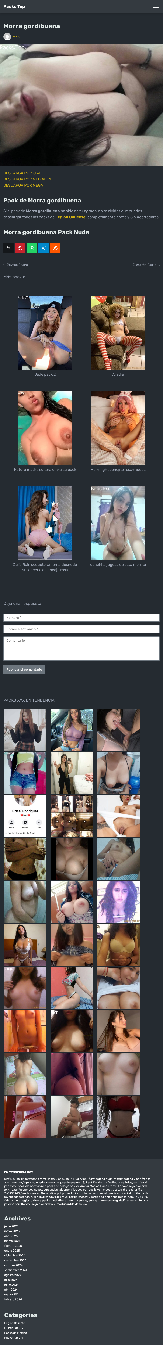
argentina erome (76, 1200)
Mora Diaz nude (58, 1179)
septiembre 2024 (15, 1270)
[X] (8, 248)
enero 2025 (12, 1250)
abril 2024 (11, 1289)
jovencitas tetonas (17, 1197)
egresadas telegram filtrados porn (66, 1189)
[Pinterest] (20, 248)
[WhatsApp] (32, 248)
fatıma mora (12, 1200)
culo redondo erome (45, 1182)
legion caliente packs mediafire (43, 1200)
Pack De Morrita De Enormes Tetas (109, 1182)
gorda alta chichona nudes (108, 1197)
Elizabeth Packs (144, 265)
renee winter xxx (137, 1200)
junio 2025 (11, 1226)
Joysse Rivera (17, 265)
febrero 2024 (13, 1299)
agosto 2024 (12, 1275)
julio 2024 (11, 1280)
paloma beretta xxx (17, 1204)
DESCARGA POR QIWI (21, 173)
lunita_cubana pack (84, 1193)
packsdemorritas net (32, 1186)
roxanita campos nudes (26, 1189)
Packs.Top (14, 6)
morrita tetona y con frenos (132, 1179)
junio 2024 (11, 1285)
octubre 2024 (13, 1265)
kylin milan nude (137, 1193)
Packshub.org (13, 1337)
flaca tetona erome (34, 1179)
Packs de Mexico (15, 1333)
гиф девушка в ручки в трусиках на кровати (60, 1197)
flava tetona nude (100, 1179)
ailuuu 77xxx (79, 1179)
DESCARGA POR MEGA (23, 185)
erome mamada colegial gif (107, 1200)
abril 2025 (11, 1236)
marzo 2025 (12, 1241)
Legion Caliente (14, 1323)
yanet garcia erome (112, 1193)
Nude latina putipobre (55, 1193)
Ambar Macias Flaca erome (98, 1186)
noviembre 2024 (15, 1260)
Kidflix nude (12, 1179)
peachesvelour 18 (72, 1182)
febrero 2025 (13, 1246)
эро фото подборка (17, 1182)
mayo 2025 (12, 1231)
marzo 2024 (12, 1294)
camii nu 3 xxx (137, 1197)
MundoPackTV (14, 1328)
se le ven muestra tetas (106, 1189)
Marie (16, 36)
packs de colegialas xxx (63, 1186)
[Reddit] (55, 248)
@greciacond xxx (43, 1204)
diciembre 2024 (14, 1255)
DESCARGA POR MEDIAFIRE (27, 179)
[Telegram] (43, 248)
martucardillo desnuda (72, 1204)
